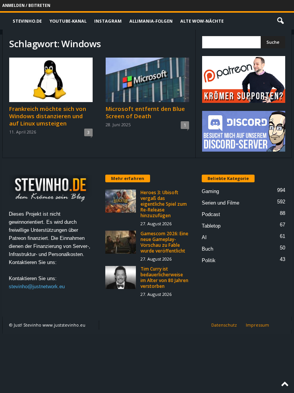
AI (204, 237)
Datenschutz (224, 325)
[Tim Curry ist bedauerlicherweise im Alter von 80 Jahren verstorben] (120, 277)
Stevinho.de (27, 21)
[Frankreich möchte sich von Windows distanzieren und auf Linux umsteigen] (51, 80)
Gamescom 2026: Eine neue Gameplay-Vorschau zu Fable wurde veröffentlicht (164, 242)
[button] (280, 21)
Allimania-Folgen (151, 21)
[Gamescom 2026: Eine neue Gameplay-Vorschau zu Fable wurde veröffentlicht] (120, 242)
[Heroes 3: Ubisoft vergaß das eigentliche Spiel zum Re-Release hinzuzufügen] (120, 201)
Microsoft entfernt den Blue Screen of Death (145, 112)
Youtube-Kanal (68, 21)
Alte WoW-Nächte (202, 21)
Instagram (108, 21)
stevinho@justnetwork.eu (37, 286)
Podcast (211, 214)
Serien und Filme (220, 203)
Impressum (257, 325)
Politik (209, 260)
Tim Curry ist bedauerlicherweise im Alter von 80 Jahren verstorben (164, 277)
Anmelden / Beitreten (26, 5)
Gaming (210, 191)
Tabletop (211, 226)
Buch (207, 249)
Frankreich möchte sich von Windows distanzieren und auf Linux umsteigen (47, 116)
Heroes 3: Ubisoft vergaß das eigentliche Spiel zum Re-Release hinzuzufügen (163, 204)
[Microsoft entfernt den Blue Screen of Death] (147, 80)
